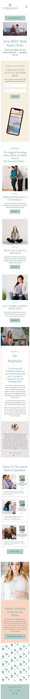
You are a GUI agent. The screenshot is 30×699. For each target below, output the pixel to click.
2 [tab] (16, 455)
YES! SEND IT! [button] (15, 96)
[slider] (16, 34)
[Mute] (25, 34)
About (11, 690)
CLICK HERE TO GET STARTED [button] (15, 636)
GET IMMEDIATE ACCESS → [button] (15, 18)
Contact (17, 690)
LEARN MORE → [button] (15, 211)
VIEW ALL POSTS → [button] (15, 551)
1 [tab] (13, 455)
